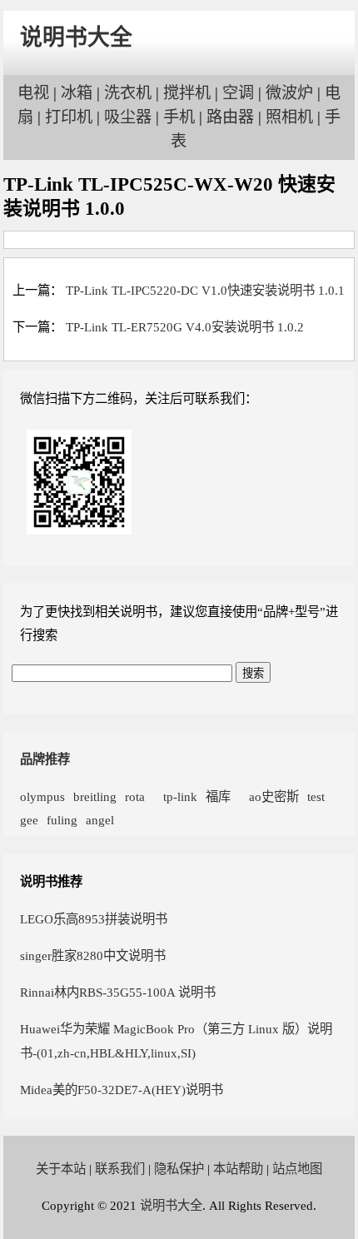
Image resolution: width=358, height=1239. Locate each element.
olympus (42, 796)
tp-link (175, 796)
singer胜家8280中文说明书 (93, 955)
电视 (33, 93)
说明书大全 (76, 37)
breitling (95, 796)
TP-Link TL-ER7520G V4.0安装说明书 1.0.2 (185, 327)
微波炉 (289, 93)
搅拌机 (187, 93)
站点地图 (297, 1169)
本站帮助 (238, 1169)
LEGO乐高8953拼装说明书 (93, 919)
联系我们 (120, 1169)
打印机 (68, 117)
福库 (218, 796)
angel (100, 820)
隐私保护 (179, 1169)
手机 (179, 117)
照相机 (289, 117)
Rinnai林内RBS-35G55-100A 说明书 (118, 992)
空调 (238, 93)
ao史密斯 (269, 796)
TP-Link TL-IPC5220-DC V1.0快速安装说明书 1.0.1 (205, 290)
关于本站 (61, 1169)
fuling (62, 820)
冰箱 (76, 93)
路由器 (230, 117)
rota (135, 796)
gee (29, 820)
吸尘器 (128, 117)
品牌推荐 (45, 759)
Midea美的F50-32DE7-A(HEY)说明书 (121, 1089)
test (316, 796)
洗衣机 (128, 93)
